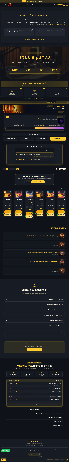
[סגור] (67, 1)
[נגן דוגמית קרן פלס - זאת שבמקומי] (49, 195)
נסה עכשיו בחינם (50, 128)
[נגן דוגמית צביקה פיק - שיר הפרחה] (17, 195)
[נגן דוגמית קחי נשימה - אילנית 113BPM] (28, 195)
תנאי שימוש (12, 449)
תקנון (54, 459)
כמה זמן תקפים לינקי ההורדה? (55, 305)
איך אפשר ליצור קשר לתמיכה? (55, 331)
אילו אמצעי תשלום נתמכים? (55, 310)
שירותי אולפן (47, 449)
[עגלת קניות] (12, 5)
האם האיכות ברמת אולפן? (57, 425)
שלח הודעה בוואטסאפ (34, 350)
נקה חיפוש (28, 181)
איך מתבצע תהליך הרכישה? (55, 299)
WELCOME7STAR (51, 102)
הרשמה (24, 1)
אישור (3, 459)
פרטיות (50, 459)
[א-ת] (15, 169)
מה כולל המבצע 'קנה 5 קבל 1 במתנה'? (53, 315)
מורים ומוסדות (25, 449)
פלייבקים (53, 5)
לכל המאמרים (7, 228)
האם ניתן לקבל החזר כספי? (56, 326)
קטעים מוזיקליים (45, 5)
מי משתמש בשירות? (58, 421)
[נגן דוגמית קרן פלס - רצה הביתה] (60, 195)
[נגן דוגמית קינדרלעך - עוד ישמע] (38, 195)
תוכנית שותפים (19, 449)
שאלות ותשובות (31, 449)
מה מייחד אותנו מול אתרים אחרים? (55, 417)
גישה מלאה (20, 128)
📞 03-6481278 (39, 445)
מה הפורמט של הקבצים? (56, 320)
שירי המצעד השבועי (39, 449)
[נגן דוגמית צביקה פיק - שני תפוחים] (6, 195)
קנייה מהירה (61, 212)
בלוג (31, 5)
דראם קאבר (37, 5)
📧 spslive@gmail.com (30, 445)
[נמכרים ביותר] (10, 169)
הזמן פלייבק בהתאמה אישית (37, 181)
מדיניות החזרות (36, 450)
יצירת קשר (31, 450)
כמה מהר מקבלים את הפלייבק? (55, 429)
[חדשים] (17, 169)
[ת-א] (13, 169)
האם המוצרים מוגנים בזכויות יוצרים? (53, 336)
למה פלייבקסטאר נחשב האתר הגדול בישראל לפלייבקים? (49, 414)
